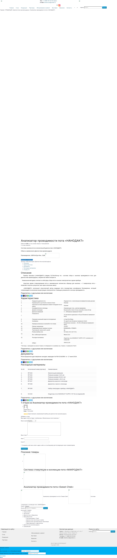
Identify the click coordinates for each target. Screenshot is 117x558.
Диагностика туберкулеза (31, 515)
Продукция (24, 7)
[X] (24, 296)
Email (23, 442)
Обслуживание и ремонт (43, 7)
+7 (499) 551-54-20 (70, 536)
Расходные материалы (30, 268)
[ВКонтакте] (22, 296)
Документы (27, 266)
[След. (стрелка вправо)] (2, 557)
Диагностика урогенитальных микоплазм (37, 521)
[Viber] (26, 296)
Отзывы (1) (26, 269)
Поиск (45, 508)
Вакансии (62, 7)
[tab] (60, 263)
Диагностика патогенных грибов (35, 520)
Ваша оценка (24, 420)
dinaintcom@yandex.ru (50, 2)
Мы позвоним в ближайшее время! (10, 551)
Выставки (54, 7)
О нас (17, 7)
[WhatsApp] (28, 296)
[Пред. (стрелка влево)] (0, 557)
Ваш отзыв (24, 435)
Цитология (26, 513)
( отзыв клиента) (25, 245)
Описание (26, 263)
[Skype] (30, 296)
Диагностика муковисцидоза (21, 10)
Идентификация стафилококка (34, 523)
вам (9, 551)
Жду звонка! (42, 551)
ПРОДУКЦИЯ (8, 10)
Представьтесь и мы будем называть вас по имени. (14, 553)
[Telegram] (32, 296)
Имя (22, 438)
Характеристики (28, 264)
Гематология (27, 512)
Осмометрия (27, 526)
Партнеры (32, 7)
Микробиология (28, 516)
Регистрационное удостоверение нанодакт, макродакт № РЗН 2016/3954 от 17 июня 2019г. (49, 356)
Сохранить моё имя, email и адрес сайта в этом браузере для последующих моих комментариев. (48, 445)
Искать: (23, 508)
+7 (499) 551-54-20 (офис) (49, 0)
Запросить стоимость (27, 259)
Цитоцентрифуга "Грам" (32, 518)
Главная (11, 7)
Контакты (69, 7)
